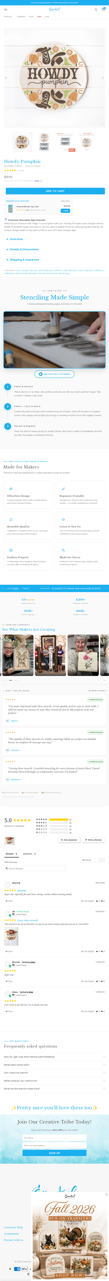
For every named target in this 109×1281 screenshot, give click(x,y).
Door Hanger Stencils (26, 270)
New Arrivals (22, 273)
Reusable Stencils (37, 273)
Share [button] (10, 901)
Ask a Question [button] (70, 840)
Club (47, 16)
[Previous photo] (98, 680)
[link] (70, 1236)
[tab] (2, 680)
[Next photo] (104, 680)
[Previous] (6, 78)
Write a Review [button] (95, 840)
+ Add (65, 211)
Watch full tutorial (57, 374)
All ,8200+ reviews (97, 691)
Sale (39, 16)
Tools (31, 16)
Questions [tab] (27, 853)
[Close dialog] (106, 1194)
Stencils (7, 16)
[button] (98, 901)
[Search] (96, 10)
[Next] (102, 78)
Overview (16, 239)
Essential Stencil (30, 1261)
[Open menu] (6, 9)
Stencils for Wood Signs (58, 273)
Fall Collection (70, 270)
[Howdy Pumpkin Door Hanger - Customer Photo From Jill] (9, 841)
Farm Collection (85, 270)
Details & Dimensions (24, 249)
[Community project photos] (54, 659)
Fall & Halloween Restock (50, 270)
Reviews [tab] (9, 853)
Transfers (21, 16)
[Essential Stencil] (54, 9)
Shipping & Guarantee (24, 259)
